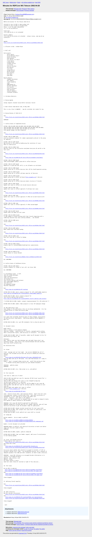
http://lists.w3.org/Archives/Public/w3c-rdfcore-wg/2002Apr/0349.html (25, 134)
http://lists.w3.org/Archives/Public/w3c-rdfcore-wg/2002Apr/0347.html (25, 241)
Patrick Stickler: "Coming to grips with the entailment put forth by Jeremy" (34, 524)
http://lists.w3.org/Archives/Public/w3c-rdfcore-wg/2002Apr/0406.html (25, 117)
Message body (17, 8)
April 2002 (37, 2)
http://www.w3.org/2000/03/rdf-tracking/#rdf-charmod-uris (21, 446)
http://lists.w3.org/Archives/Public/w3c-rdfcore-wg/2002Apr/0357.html (25, 225)
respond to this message (19, 527)
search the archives (27, 530)
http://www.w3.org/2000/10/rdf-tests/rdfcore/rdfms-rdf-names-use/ (23, 470)
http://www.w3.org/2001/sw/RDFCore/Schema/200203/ (19, 420)
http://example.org (31, 177)
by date (26, 529)
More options (31, 8)
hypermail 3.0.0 (23, 533)
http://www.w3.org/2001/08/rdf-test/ (15, 391)
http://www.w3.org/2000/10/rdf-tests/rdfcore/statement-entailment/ (24, 157)
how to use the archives (15, 530)
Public (18, 2)
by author (42, 529)
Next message (20, 10)
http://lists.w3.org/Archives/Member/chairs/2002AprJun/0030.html (23, 256)
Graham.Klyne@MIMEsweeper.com (24, 14)
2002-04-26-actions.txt (23, 512)
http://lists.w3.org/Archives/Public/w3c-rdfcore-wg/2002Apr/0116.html (25, 442)
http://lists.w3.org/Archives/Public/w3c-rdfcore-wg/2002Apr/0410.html (25, 485)
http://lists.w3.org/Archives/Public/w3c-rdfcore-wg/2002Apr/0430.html (23, 42)
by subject (36, 529)
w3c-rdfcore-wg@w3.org (28, 2)
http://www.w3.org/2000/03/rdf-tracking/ (16, 289)
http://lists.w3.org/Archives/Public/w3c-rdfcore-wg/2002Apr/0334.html (25, 494)
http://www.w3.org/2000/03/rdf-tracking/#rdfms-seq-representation (23, 497)
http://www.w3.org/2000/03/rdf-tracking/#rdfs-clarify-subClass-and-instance (25, 298)
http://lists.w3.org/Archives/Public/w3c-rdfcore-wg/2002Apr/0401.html (25, 313)
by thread (30, 529)
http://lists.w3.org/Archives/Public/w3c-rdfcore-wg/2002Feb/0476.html (25, 153)
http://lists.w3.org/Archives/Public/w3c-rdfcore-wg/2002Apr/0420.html (25, 314)
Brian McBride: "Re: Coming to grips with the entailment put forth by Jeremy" (33, 523)
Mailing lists (13, 2)
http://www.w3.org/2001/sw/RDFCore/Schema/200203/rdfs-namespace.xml (24, 421)
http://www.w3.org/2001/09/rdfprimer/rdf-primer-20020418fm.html (23, 357)
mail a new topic (30, 527)
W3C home (6, 2)
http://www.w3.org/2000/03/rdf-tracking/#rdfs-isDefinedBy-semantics (23, 293)
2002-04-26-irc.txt (22, 513)
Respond (24, 8)
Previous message (29, 10)
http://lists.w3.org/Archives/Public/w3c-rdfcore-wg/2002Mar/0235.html (25, 192)
